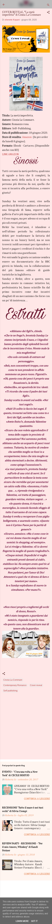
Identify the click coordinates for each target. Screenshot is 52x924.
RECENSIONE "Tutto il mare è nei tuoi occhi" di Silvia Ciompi (22, 809)
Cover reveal (36, 685)
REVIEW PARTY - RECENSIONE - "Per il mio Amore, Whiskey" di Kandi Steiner (22, 847)
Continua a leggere (37, 799)
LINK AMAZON (10, 154)
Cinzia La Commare (12, 680)
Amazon (27, 137)
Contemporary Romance (15, 685)
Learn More (22, 921)
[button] (48, 13)
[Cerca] (48, 5)
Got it (34, 921)
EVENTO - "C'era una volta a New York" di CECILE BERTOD (19, 773)
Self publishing (10, 690)
